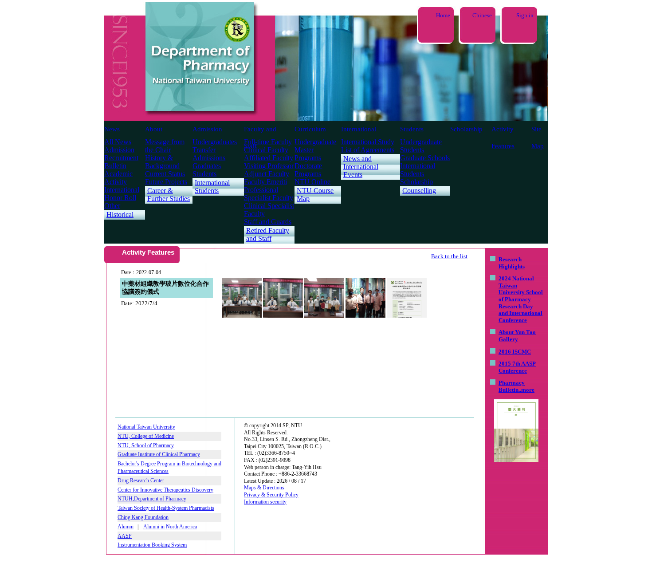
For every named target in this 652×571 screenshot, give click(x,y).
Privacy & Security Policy (271, 495)
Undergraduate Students (421, 146)
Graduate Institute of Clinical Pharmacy (159, 454)
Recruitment (121, 157)
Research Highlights (512, 263)
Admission (207, 129)
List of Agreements (367, 150)
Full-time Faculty (268, 142)
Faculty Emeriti (265, 181)
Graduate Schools (425, 157)
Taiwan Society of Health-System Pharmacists (166, 508)
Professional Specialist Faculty (268, 193)
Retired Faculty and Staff (267, 234)
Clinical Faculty (266, 150)
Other (112, 205)
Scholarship (466, 129)
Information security (265, 502)
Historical (120, 214)
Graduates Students (206, 169)
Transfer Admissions (208, 153)
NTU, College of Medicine (146, 436)
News (112, 129)
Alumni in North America (170, 527)
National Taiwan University (146, 427)
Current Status (165, 173)
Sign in (525, 15)
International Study (367, 142)
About (153, 129)
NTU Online (312, 181)
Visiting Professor (269, 165)
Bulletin (115, 165)
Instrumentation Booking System (152, 545)
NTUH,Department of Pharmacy (152, 499)
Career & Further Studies (168, 194)
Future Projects (166, 181)
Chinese (482, 15)
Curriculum (310, 129)
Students (412, 129)
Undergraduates (214, 142)
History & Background (162, 161)
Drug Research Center (141, 480)
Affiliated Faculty (268, 157)
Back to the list (449, 256)
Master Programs (308, 153)
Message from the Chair (165, 146)
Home (443, 15)
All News (117, 142)
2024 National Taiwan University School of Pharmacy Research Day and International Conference (521, 299)
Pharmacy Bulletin (512, 386)
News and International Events (360, 166)
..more (526, 389)
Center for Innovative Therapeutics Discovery (165, 490)
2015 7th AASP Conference (517, 367)
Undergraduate (315, 142)
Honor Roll (120, 197)
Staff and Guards (267, 221)
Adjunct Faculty (266, 173)
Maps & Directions (264, 487)
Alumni (126, 527)
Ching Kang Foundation (143, 517)
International (358, 129)
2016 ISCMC (515, 351)
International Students (212, 186)
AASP (125, 536)
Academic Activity (118, 177)
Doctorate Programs (308, 169)
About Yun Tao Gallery (517, 336)
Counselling (419, 190)
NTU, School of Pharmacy (146, 445)
